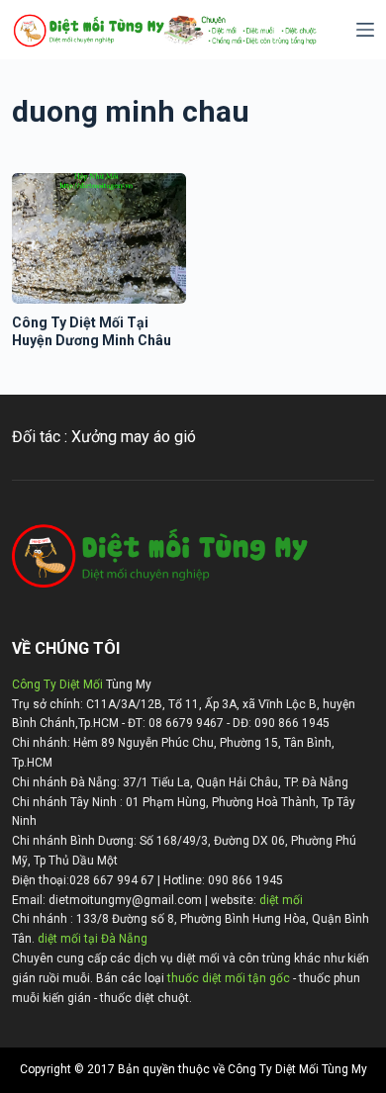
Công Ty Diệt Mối (57, 684)
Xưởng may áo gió (133, 436)
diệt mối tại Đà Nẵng (92, 939)
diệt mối (281, 900)
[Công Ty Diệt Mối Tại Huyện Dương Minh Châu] (99, 238)
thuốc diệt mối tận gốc (228, 978)
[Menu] (365, 30)
